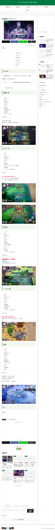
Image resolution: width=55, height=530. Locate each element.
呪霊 (17, 64)
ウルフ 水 (18, 58)
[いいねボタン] (3, 48)
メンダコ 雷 (18, 62)
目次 (17, 53)
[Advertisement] (19, 430)
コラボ (9, 419)
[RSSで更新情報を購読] (20, 449)
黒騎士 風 (18, 57)
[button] (32, 41)
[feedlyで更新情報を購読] (17, 449)
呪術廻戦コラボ (13, 419)
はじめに (18, 55)
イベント (4, 419)
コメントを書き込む (18, 519)
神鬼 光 (17, 60)
